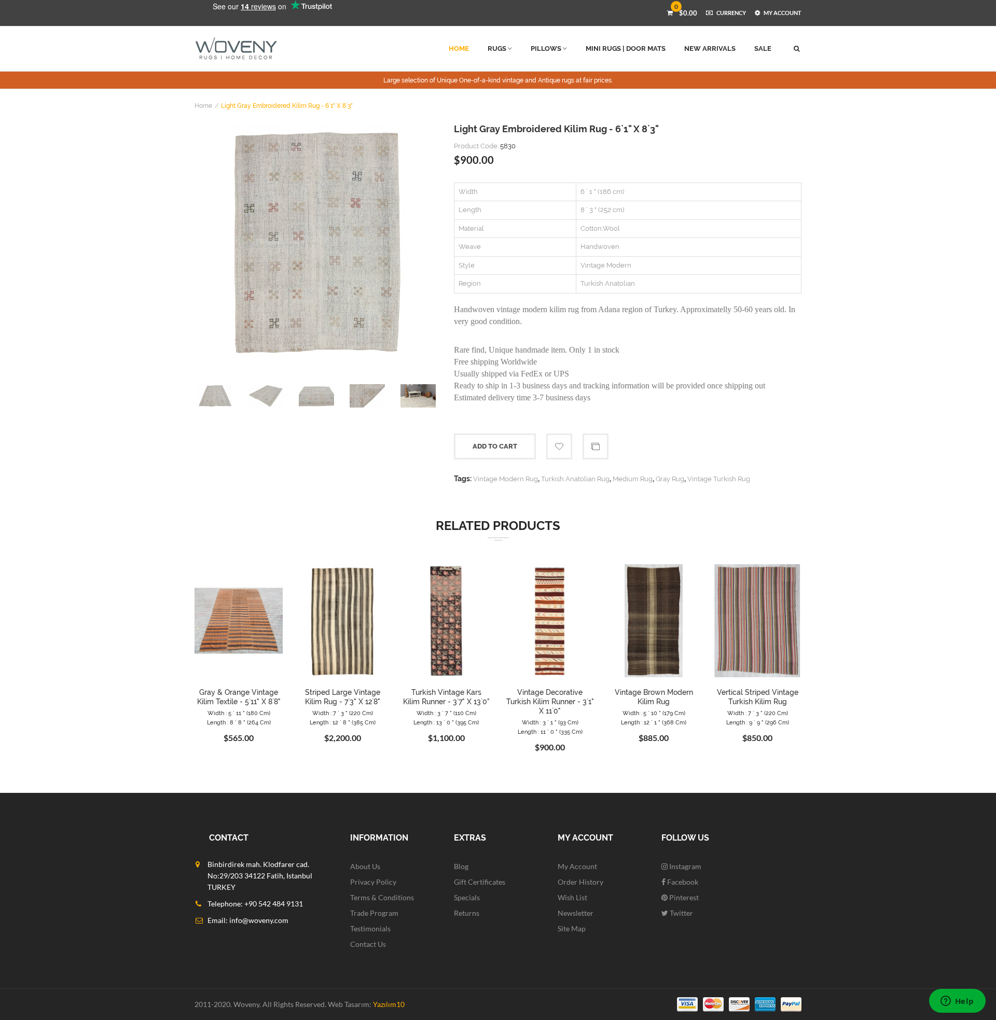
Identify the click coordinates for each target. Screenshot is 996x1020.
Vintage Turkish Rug (718, 479)
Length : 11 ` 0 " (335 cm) (550, 732)
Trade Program (374, 913)
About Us (365, 866)
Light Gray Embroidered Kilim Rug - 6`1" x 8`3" (287, 105)
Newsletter (575, 913)
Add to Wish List (559, 446)
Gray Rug (670, 479)
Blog (461, 866)
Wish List (572, 897)
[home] (236, 48)
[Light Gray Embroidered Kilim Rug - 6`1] (316, 241)
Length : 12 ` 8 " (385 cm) (343, 722)
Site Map (572, 928)
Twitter (680, 913)
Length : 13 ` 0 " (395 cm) (446, 722)
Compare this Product (595, 446)
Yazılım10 (389, 1004)
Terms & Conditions (382, 897)
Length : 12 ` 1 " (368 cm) (653, 722)
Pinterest (683, 897)
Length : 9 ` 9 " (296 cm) (757, 722)
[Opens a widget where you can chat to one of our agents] (957, 1002)
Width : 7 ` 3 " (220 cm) (342, 713)
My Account (577, 866)
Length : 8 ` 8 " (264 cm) (239, 722)
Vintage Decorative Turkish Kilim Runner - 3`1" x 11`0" (550, 701)
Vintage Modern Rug (505, 479)
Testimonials (370, 928)
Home (203, 105)
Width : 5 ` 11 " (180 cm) (239, 713)
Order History (580, 881)
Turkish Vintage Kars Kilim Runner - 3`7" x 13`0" (446, 697)
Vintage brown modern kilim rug (654, 697)
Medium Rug (633, 479)
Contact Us (368, 944)
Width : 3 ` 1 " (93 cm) (550, 722)
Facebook (682, 881)
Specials (467, 897)
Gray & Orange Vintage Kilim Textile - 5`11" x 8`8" (239, 697)
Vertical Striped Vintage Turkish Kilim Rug (757, 697)
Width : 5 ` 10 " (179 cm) (653, 713)
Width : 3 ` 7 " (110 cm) (446, 713)
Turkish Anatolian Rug (575, 479)
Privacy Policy (373, 881)
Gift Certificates (479, 881)
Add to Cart (495, 446)
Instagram (684, 866)
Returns (466, 913)
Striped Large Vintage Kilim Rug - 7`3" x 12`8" (342, 697)
